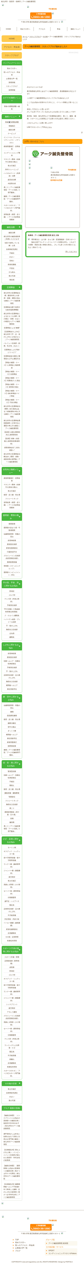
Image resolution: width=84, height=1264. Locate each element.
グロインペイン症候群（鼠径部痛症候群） (12, 557)
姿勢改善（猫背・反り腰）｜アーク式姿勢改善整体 (12, 216)
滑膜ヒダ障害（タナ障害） (12, 886)
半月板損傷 (12, 915)
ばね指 (11, 633)
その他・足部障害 (11, 937)
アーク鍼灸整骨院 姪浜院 (58, 1243)
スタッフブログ (12, 55)
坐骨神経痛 (12, 540)
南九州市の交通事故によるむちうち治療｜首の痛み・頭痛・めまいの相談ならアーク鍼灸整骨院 (12, 319)
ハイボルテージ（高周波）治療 (12, 174)
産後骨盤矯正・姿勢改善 (12, 147)
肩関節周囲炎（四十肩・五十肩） (11, 813)
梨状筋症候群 (12, 544)
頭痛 (12, 818)
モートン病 (12, 847)
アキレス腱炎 (12, 1012)
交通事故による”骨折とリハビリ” (12, 351)
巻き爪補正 (12, 166)
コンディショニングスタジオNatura (62, 1253)
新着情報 (12, 82)
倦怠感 (11, 280)
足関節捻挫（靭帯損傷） (11, 962)
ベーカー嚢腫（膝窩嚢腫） (12, 924)
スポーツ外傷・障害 (11, 957)
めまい (11, 257)
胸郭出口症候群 (12, 629)
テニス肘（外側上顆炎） (11, 600)
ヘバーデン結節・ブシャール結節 (12, 620)
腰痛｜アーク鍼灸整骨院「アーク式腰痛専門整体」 (12, 198)
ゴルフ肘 (12, 595)
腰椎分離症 (12, 723)
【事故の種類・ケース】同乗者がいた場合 (12, 379)
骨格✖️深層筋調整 (12, 122)
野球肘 (11, 591)
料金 (58, 29)
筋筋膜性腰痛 (12, 715)
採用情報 (12, 90)
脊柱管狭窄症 (12, 689)
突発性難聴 (12, 264)
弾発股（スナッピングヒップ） (12, 567)
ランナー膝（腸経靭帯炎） (12, 865)
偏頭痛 (11, 822)
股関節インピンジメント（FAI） (12, 573)
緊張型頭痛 (12, 771)
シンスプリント (12, 1004)
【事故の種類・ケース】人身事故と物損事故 (12, 365)
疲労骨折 (12, 877)
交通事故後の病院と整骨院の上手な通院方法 (12, 357)
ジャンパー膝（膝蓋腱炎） (12, 872)
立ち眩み (12, 272)
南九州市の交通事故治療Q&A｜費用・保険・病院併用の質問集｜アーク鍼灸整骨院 (12, 458)
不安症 (11, 268)
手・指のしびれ (12, 626)
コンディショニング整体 (12, 154)
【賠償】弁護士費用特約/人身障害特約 (12, 433)
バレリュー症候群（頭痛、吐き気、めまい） (12, 344)
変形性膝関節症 (12, 929)
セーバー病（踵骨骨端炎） (12, 892)
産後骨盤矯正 (12, 742)
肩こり (11, 808)
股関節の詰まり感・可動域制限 (12, 529)
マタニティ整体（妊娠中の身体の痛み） (12, 160)
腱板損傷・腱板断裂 (11, 793)
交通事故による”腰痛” (12, 328)
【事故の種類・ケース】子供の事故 (11, 401)
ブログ (17, 1251)
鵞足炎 (11, 905)
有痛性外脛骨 (12, 941)
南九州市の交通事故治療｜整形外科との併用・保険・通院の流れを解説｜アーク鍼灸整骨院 (12, 298)
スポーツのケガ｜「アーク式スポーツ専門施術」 (12, 207)
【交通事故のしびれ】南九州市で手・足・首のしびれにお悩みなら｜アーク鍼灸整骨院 (12, 335)
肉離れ (11, 1059)
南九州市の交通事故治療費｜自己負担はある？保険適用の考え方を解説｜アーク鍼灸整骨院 (12, 411)
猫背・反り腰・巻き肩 (12, 495)
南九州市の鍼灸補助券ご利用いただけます (12, 237)
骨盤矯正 (12, 126)
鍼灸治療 (12, 130)
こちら (49, 127)
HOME (8, 29)
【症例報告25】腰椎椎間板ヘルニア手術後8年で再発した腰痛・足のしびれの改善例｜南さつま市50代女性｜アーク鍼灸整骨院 (12, 1190)
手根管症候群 (12, 605)
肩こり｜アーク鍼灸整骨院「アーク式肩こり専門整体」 (12, 189)
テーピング (12, 133)
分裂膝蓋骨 (12, 897)
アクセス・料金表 (12, 47)
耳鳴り (11, 261)
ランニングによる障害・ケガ (11, 1046)
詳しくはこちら (71, 251)
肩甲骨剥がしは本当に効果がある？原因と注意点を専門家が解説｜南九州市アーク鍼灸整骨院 (12, 1139)
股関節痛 (12, 524)
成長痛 (11, 967)
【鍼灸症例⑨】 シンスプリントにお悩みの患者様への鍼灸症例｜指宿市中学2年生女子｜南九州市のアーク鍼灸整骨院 (12, 1121)
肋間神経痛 (12, 746)
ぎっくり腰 (12, 731)
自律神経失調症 (12, 249)
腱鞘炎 (11, 637)
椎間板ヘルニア (12, 685)
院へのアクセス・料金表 (12, 73)
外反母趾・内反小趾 (11, 919)
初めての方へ (25, 29)
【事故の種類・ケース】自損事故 (11, 373)
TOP (17, 1240)
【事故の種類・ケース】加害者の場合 (11, 385)
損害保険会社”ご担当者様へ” (12, 449)
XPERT (51, 1250)
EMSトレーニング (12, 169)
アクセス (42, 29)
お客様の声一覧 (12, 79)
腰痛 (12, 712)
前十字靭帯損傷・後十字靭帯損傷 (12, 859)
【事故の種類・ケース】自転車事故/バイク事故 (11, 393)
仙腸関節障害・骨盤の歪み (12, 535)
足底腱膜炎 (12, 933)
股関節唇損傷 (12, 562)
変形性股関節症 (12, 548)
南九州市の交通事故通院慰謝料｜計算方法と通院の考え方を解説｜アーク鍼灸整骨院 (12, 424)
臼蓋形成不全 (12, 552)
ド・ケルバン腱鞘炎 (11, 615)
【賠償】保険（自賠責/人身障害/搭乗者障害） (12, 441)
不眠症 (11, 253)
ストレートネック (11, 498)
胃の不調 (12, 276)
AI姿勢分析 (12, 183)
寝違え (11, 785)
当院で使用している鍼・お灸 (11, 244)
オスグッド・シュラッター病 (12, 852)
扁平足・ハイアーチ (11, 901)
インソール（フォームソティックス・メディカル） (12, 139)
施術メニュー (75, 29)
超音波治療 (12, 180)
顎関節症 (12, 797)
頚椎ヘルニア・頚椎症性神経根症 (12, 662)
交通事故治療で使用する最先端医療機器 (12, 308)
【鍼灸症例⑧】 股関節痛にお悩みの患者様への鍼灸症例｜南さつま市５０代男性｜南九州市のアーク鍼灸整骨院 (12, 1172)
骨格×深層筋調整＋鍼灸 (12, 107)
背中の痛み (12, 727)
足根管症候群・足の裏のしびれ (12, 676)
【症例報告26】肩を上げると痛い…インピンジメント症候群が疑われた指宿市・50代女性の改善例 (12, 1155)
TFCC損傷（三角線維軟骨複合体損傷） (12, 610)
